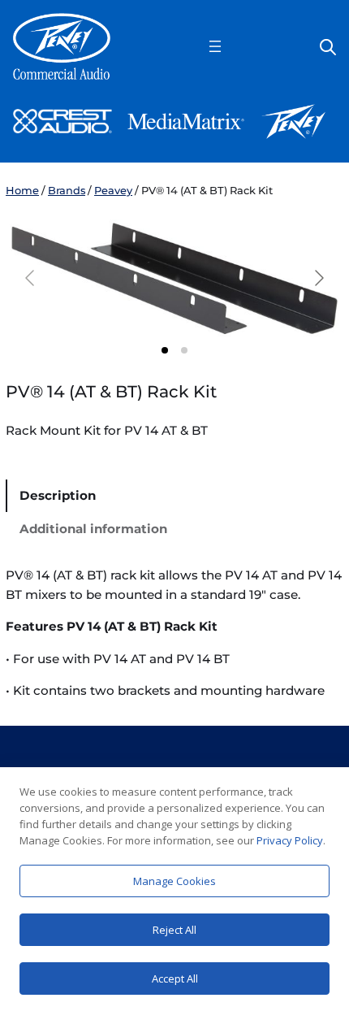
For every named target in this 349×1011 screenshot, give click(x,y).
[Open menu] (215, 46)
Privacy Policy (289, 840)
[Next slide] (318, 278)
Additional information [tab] (93, 528)
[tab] (164, 350)
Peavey (113, 190)
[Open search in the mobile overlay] (328, 46)
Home (22, 190)
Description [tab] (57, 495)
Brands (66, 190)
